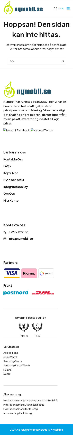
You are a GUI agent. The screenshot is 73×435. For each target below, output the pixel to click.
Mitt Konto (11, 200)
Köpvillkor (10, 173)
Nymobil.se (57, 429)
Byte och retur (13, 180)
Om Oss (9, 193)
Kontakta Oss (13, 159)
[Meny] (68, 8)
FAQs (7, 166)
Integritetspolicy (15, 187)
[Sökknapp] (62, 61)
